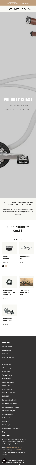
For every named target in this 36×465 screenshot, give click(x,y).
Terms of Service (7, 375)
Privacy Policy (6, 364)
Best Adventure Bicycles (9, 400)
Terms (4, 361)
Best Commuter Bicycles (9, 403)
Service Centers (7, 346)
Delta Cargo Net (25, 257)
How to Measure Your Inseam (11, 428)
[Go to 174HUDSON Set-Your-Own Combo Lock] (9, 282)
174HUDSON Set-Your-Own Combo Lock (9, 292)
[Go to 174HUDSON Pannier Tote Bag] (26, 282)
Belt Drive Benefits (8, 418)
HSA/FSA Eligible (7, 389)
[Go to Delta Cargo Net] (26, 248)
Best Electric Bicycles (8, 410)
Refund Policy (6, 378)
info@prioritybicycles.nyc (14, 447)
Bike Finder (5, 421)
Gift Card (5, 354)
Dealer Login (6, 385)
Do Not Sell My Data (8, 393)
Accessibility (6, 371)
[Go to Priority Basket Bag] (9, 248)
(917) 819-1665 (18, 450)
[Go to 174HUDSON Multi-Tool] (9, 310)
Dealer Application (8, 382)
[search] (25, 9)
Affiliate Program (7, 368)
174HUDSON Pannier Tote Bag (25, 292)
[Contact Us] (28, 9)
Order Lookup (6, 350)
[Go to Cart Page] (32, 9)
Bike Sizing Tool (7, 425)
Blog (3, 432)
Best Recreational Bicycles (10, 407)
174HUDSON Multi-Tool (7, 319)
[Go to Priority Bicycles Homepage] (16, 8)
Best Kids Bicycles (7, 414)
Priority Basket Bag (8, 257)
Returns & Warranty (8, 357)
